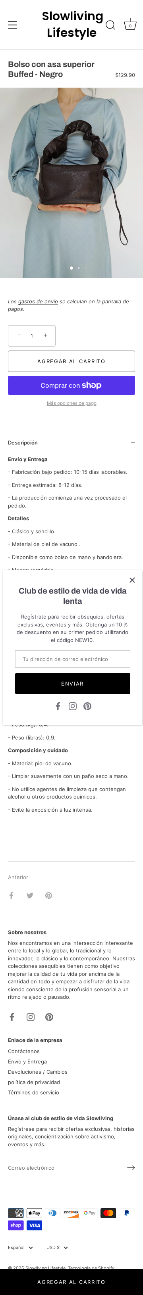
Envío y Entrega (27, 1061)
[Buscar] (110, 26)
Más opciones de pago (72, 403)
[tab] (71, 825)
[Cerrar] (132, 580)
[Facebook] (58, 706)
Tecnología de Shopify (91, 1268)
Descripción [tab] (23, 442)
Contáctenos (24, 1051)
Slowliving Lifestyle (71, 24)
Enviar (72, 683)
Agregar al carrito (71, 1282)
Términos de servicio (33, 1092)
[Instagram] (73, 706)
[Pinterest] (87, 706)
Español (16, 1247)
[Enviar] (131, 1168)
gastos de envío (38, 301)
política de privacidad (34, 1082)
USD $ (53, 1247)
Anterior (18, 877)
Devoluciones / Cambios (38, 1072)
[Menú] (12, 25)
